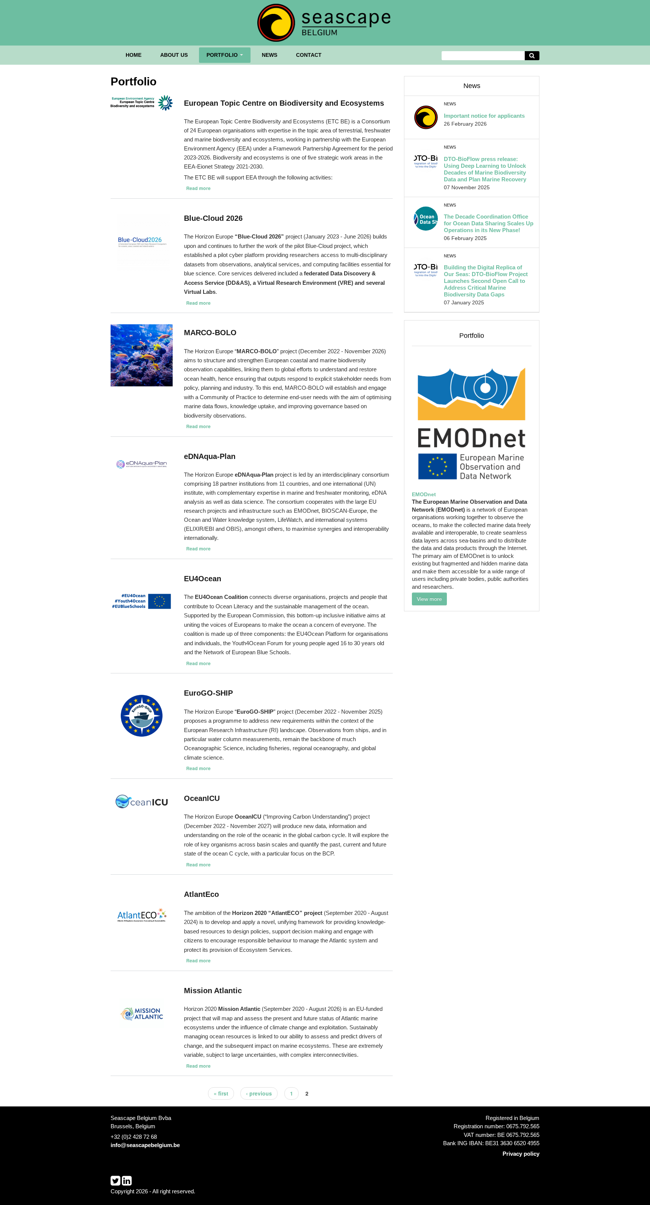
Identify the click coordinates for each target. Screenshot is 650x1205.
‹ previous (259, 1093)
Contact (309, 55)
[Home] (325, 22)
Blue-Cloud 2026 (213, 218)
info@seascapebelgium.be (145, 1145)
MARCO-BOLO (210, 332)
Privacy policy (521, 1153)
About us (174, 55)
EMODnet (424, 494)
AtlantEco (201, 894)
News (269, 55)
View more (429, 599)
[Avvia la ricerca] (532, 56)
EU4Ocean (202, 578)
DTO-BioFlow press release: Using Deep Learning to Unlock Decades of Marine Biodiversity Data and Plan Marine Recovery (485, 169)
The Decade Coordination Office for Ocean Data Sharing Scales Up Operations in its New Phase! (488, 223)
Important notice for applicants (484, 115)
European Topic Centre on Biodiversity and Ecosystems (284, 103)
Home (133, 55)
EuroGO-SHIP (208, 693)
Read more (198, 188)
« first (221, 1093)
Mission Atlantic (213, 990)
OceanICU (202, 798)
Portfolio (223, 55)
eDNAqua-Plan (209, 456)
